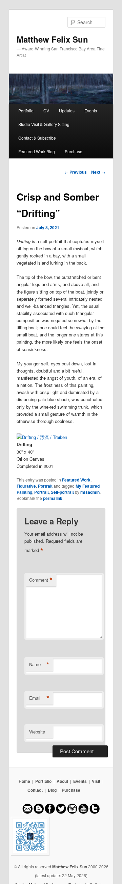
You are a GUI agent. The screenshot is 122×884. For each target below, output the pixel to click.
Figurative (26, 486)
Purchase (73, 151)
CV (46, 110)
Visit (96, 781)
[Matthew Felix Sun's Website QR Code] (61, 836)
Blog (52, 790)
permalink (52, 498)
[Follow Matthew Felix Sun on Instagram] (72, 812)
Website (37, 731)
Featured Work (76, 480)
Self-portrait (62, 492)
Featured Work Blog (36, 151)
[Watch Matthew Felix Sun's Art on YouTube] (83, 812)
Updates (67, 110)
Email (39, 698)
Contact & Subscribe (37, 138)
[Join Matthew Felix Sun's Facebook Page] (50, 812)
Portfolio (26, 110)
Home (24, 781)
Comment (41, 579)
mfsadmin (90, 492)
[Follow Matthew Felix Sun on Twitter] (61, 812)
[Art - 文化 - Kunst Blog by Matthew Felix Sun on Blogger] (39, 812)
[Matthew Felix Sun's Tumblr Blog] (94, 812)
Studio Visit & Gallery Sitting (43, 124)
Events (90, 110)
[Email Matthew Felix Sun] (27, 812)
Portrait (45, 486)
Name (39, 664)
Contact (35, 790)
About (62, 781)
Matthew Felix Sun (52, 39)
